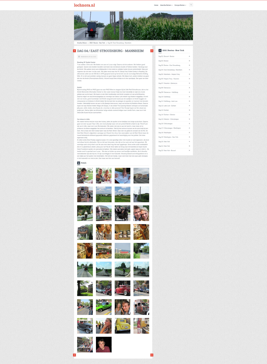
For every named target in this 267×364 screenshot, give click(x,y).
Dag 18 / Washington (165, 132)
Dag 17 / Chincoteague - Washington (170, 128)
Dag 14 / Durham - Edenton (167, 114)
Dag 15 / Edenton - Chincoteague (169, 119)
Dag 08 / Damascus (165, 88)
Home (156, 5)
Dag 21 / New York (164, 146)
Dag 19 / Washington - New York (168, 137)
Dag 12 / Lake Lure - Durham (167, 105)
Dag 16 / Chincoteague (165, 123)
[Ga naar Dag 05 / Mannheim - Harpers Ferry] (151, 51)
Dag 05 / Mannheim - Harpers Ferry (169, 74)
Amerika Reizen (165, 5)
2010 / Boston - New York (97, 43)
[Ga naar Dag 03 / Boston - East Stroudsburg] (75, 51)
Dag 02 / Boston (163, 61)
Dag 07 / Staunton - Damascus (168, 83)
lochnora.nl (84, 5)
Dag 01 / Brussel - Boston (166, 56)
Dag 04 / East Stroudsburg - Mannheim (170, 70)
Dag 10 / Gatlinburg (164, 97)
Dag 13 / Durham (164, 110)
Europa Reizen (180, 5)
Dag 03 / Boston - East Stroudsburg (169, 65)
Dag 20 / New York (164, 141)
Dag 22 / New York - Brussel (167, 150)
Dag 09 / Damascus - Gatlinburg (168, 92)
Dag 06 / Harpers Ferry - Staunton (169, 79)
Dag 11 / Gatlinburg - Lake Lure (168, 101)
